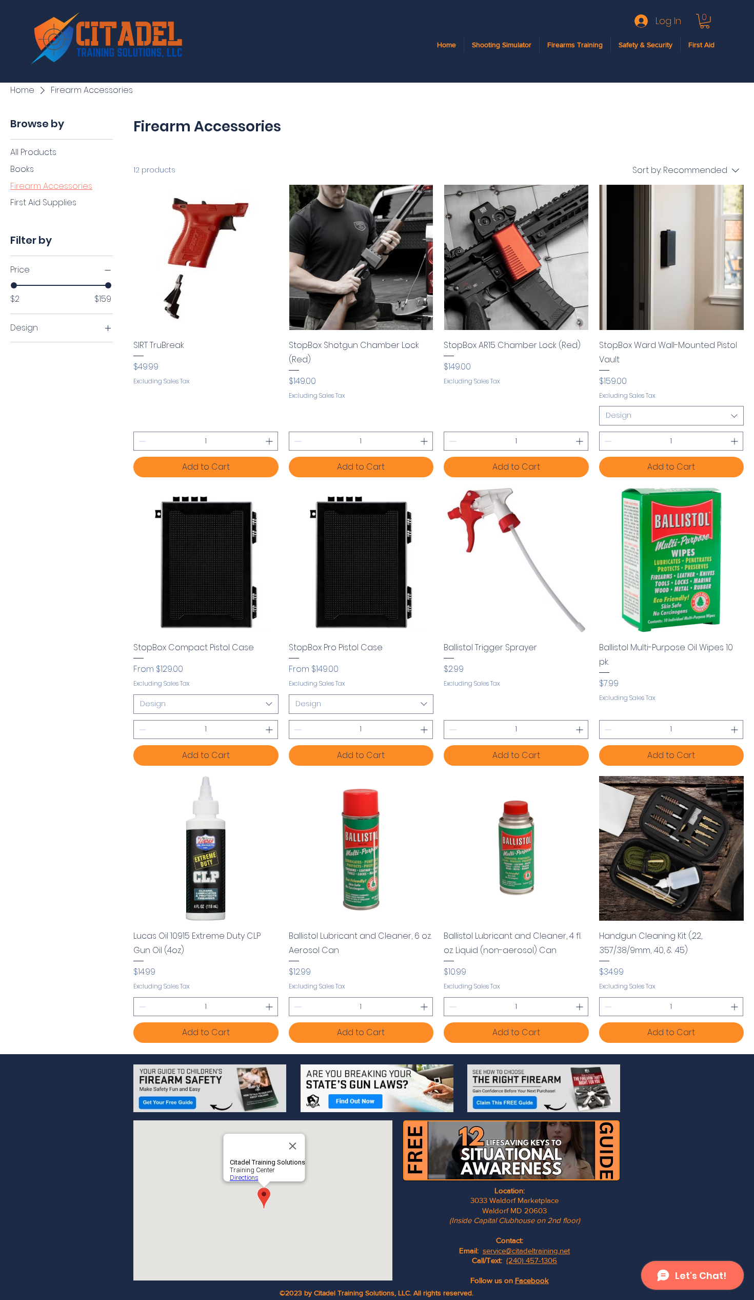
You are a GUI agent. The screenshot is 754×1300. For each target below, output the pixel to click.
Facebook (532, 1280)
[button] (704, 21)
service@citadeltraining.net (526, 1250)
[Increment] (270, 441)
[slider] (14, 285)
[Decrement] (141, 441)
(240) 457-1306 (531, 1260)
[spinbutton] (206, 441)
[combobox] (671, 415)
